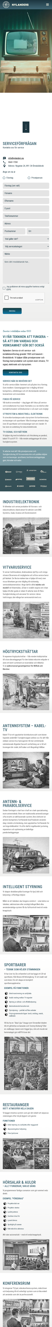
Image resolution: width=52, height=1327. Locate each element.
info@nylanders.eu (16, 158)
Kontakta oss (15, 372)
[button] (47, 4)
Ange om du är (9, 172)
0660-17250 (13, 162)
